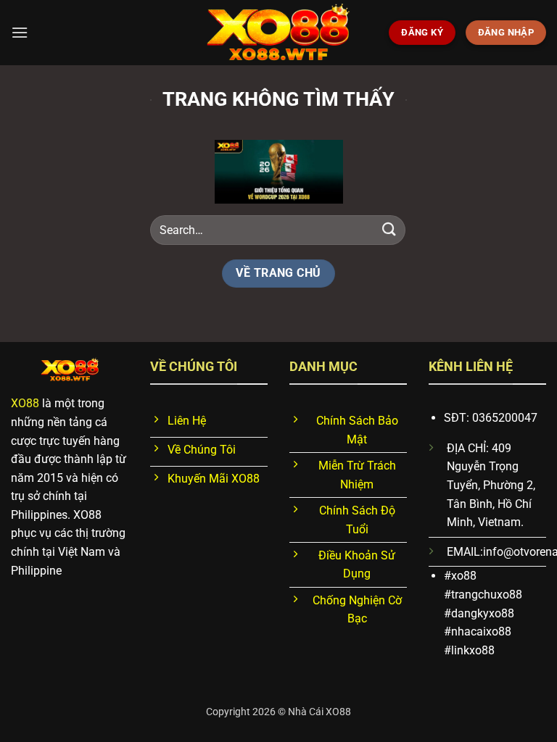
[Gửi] (389, 230)
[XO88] (278, 33)
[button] (19, 32)
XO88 (25, 403)
